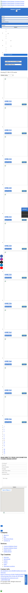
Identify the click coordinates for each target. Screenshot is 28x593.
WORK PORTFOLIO (12, 42)
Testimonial (10, 44)
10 (4, 442)
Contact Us (7, 53)
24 (4, 453)
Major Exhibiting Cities (13, 49)
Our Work (7, 40)
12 (4, 445)
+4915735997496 (5, 580)
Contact (24, 104)
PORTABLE (10, 35)
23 (4, 451)
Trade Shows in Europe (13, 47)
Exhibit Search (11, 31)
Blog (8, 51)
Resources (7, 45)
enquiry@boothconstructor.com (9, 578)
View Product (8, 104)
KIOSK (9, 36)
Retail (6, 33)
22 (4, 449)
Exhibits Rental (11, 29)
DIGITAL (9, 38)
